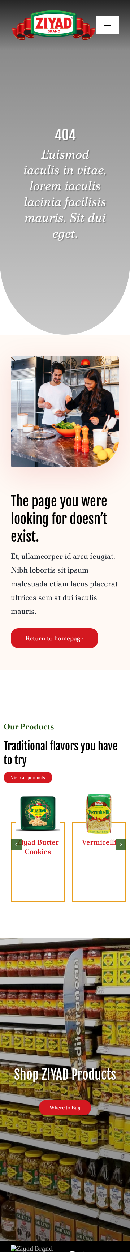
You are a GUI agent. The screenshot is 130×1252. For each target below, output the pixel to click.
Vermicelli (99, 842)
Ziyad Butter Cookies (38, 846)
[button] (16, 844)
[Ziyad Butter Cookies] (38, 795)
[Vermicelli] (99, 795)
